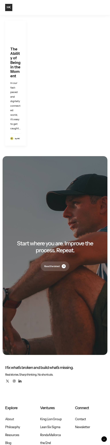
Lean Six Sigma (50, 427)
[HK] (8, 7)
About (9, 419)
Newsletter (82, 427)
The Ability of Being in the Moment (15, 62)
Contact (80, 419)
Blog (8, 443)
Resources (12, 435)
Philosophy (12, 427)
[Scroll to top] (104, 439)
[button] (103, 7)
